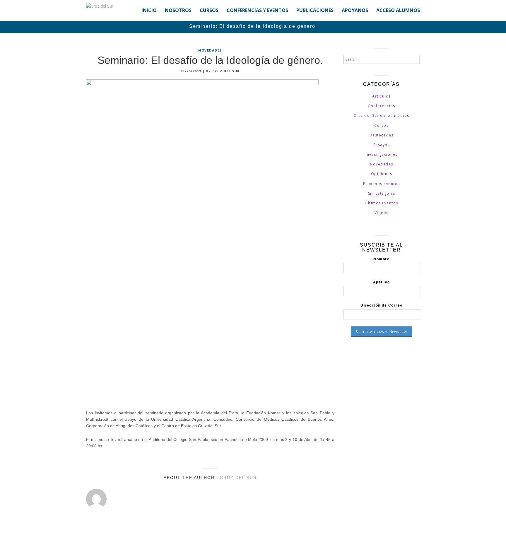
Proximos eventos (381, 183)
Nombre (381, 259)
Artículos (381, 96)
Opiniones (381, 173)
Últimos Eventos (381, 203)
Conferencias (381, 105)
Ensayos (381, 144)
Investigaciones (381, 154)
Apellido (381, 282)
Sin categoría (381, 193)
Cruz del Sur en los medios (381, 115)
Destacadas (382, 135)
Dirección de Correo (381, 305)
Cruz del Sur (226, 71)
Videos (382, 212)
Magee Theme (119, 533)
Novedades (210, 50)
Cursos (381, 125)
